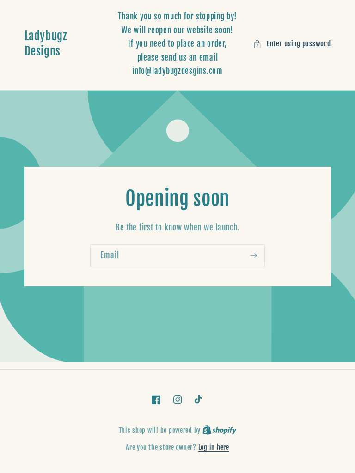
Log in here (213, 447)
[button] (292, 44)
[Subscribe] (253, 255)
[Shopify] (219, 430)
